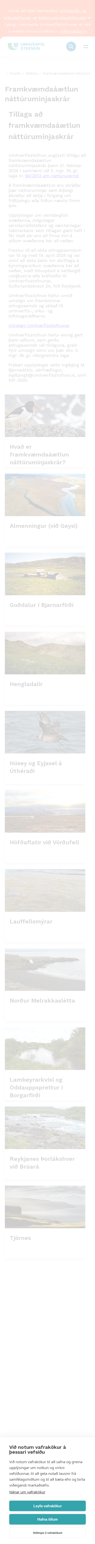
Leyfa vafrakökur (47, 1506)
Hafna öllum (47, 1519)
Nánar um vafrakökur (27, 1491)
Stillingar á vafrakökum (47, 1532)
